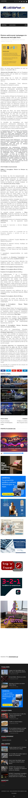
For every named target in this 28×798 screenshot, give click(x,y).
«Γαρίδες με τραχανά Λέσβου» (15, 721)
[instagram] (26, 1)
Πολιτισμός (8, 41)
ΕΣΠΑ (3, 377)
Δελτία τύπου (22, 39)
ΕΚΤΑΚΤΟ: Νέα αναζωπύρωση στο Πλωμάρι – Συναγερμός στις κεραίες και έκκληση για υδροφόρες (18, 768)
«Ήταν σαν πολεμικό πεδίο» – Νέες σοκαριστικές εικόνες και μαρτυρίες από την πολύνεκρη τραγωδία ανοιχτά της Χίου (13, 410)
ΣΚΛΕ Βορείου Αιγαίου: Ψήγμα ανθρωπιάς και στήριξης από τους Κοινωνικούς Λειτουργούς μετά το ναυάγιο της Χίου (13, 397)
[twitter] (22, 1)
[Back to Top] (14, 796)
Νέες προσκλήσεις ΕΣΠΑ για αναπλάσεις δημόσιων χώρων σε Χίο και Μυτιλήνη (13, 384)
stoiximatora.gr (13, 656)
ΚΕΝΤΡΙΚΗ (4, 25)
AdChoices (3, 785)
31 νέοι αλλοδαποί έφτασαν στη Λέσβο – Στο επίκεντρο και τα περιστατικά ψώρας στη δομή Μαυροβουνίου (17, 730)
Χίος (11, 41)
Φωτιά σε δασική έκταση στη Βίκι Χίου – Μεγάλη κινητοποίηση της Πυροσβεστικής (17, 715)
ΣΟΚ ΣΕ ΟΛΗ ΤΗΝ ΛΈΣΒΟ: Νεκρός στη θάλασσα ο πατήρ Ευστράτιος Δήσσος (17, 762)
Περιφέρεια (3, 41)
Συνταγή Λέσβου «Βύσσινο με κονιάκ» (17, 677)
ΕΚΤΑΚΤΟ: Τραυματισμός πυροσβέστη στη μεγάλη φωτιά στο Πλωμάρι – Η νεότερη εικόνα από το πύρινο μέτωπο (17, 775)
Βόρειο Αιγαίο (16, 39)
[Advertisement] (14, 643)
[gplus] (24, 1)
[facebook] (19, 1)
